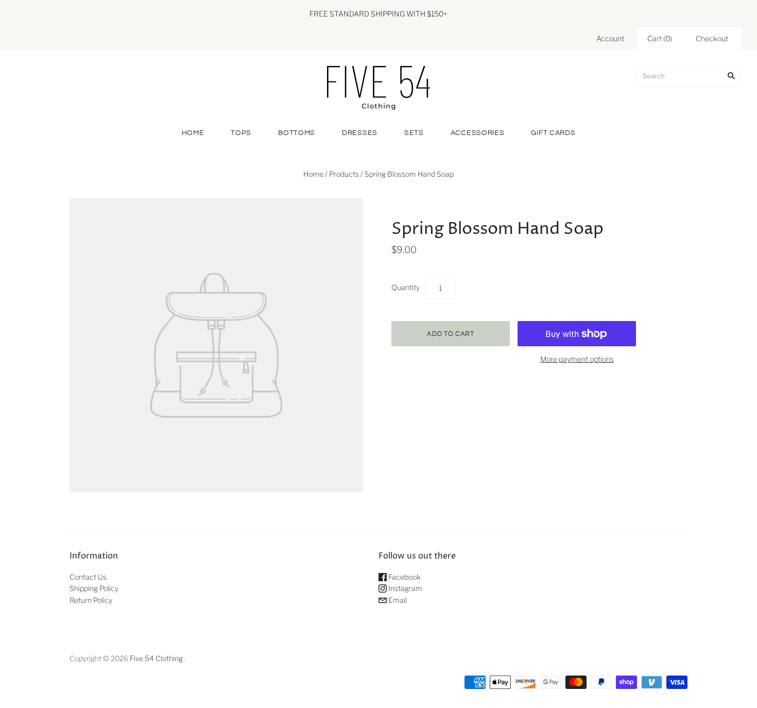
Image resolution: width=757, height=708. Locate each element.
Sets (414, 133)
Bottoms (296, 133)
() (659, 38)
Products (344, 174)
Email (397, 600)
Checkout (712, 38)
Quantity (405, 287)
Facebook (404, 576)
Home (193, 133)
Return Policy (91, 600)
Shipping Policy (94, 588)
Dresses (359, 133)
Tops (241, 133)
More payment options (577, 359)
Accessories (478, 133)
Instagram (404, 588)
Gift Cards (553, 133)
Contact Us (88, 576)
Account (610, 38)
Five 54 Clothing (156, 658)
